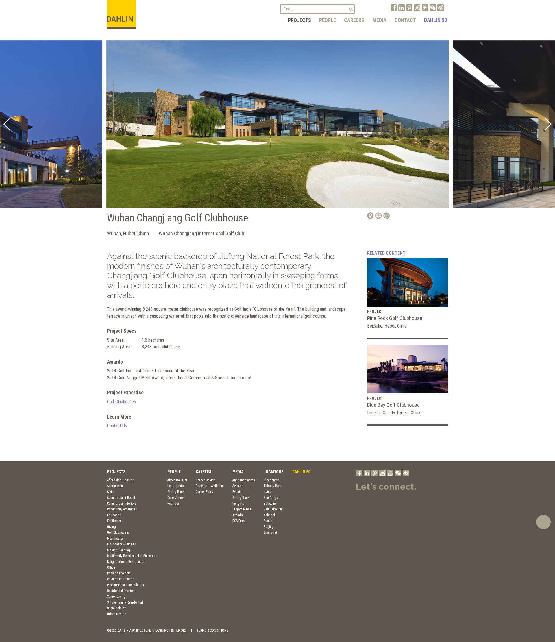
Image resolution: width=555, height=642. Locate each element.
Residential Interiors (121, 591)
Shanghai (270, 532)
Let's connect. (386, 487)
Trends (237, 515)
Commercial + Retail (121, 498)
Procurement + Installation (125, 585)
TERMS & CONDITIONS (212, 630)
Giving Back (175, 492)
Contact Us (117, 425)
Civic (110, 492)
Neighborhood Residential (125, 562)
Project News (241, 509)
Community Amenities (122, 509)
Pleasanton (271, 480)
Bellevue (270, 504)
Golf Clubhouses (121, 401)
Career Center (205, 480)
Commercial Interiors (121, 504)
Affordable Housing (120, 480)
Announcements (243, 480)
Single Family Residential (125, 602)
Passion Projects (119, 573)
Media (379, 20)
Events (237, 492)
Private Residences (120, 579)
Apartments (115, 486)
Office (111, 567)
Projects (299, 20)
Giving (111, 527)
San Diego (271, 498)
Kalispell (270, 515)
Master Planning (118, 550)
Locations (274, 471)
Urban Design (116, 614)
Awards (237, 486)
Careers (354, 20)
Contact (405, 20)
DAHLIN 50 (435, 20)
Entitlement (115, 521)
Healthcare (115, 538)
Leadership (175, 486)
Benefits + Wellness (210, 486)
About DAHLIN (177, 480)
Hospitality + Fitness (121, 544)
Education (114, 515)
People (327, 20)
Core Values (175, 498)
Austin (268, 521)
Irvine (267, 492)
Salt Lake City (273, 509)
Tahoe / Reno (273, 486)
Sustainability (116, 608)
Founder (173, 504)
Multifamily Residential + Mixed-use (132, 556)
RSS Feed (239, 521)
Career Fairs (204, 492)
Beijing (269, 527)
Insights (238, 504)
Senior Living (116, 597)
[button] (7, 124)
